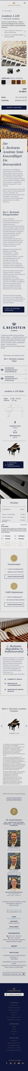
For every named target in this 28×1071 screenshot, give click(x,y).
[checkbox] (2, 536)
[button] (3, 525)
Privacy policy (24, 524)
